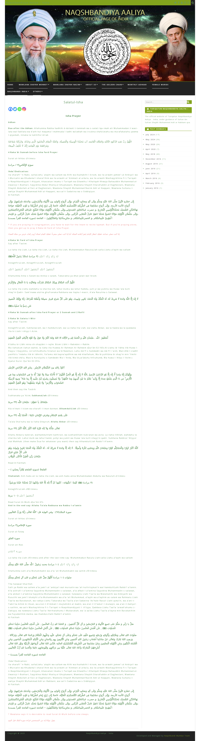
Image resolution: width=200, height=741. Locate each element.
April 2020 (151, 149)
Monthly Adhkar (137, 85)
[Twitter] (175, 2)
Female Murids (160, 85)
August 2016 (152, 164)
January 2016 (152, 188)
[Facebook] (179, 2)
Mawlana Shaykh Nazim (66, 85)
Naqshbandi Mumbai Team (177, 736)
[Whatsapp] (19, 109)
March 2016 (151, 178)
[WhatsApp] (188, 2)
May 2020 (150, 144)
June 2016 (150, 168)
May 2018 (150, 154)
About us (91, 85)
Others (37, 91)
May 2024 (150, 139)
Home (10, 85)
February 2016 (153, 183)
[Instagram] (185, 2)
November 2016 (153, 159)
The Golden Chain (112, 85)
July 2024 (150, 134)
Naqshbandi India (17, 91)
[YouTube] (182, 2)
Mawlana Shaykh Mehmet (33, 85)
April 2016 (151, 173)
